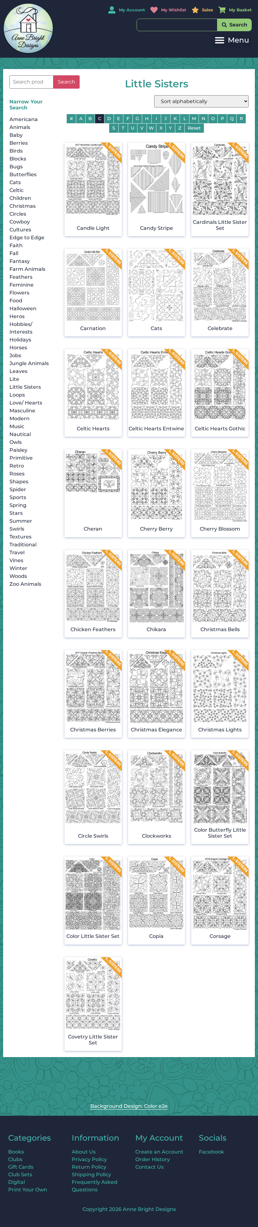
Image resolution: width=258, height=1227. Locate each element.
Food (15, 301)
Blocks (17, 159)
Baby (16, 135)
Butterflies (22, 174)
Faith (16, 245)
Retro (16, 466)
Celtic (16, 190)
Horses (18, 348)
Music (16, 426)
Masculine (22, 411)
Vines (16, 560)
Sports (17, 497)
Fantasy (19, 261)
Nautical (20, 434)
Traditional (22, 545)
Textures (20, 537)
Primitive (21, 458)
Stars (16, 513)
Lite (14, 379)
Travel (17, 552)
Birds (16, 151)
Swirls (16, 529)
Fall (13, 253)
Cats (15, 182)
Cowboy (19, 222)
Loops (17, 395)
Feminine (21, 285)
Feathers (20, 277)
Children (20, 198)
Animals (19, 127)
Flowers (19, 293)
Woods (18, 576)
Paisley (18, 450)
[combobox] (177, 25)
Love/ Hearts (25, 403)
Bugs (16, 167)
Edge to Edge (26, 238)
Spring (17, 505)
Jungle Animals (29, 363)
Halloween (22, 308)
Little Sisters (25, 387)
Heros (17, 316)
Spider (17, 489)
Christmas (22, 206)
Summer (20, 521)
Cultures (20, 230)
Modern (19, 419)
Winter (18, 568)
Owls (15, 442)
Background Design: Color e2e (129, 1106)
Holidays (20, 340)
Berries (18, 143)
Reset (194, 128)
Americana (23, 119)
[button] (232, 40)
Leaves (18, 371)
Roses (17, 474)
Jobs (15, 355)
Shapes (18, 482)
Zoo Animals (25, 584)
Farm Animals (27, 269)
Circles (17, 214)
